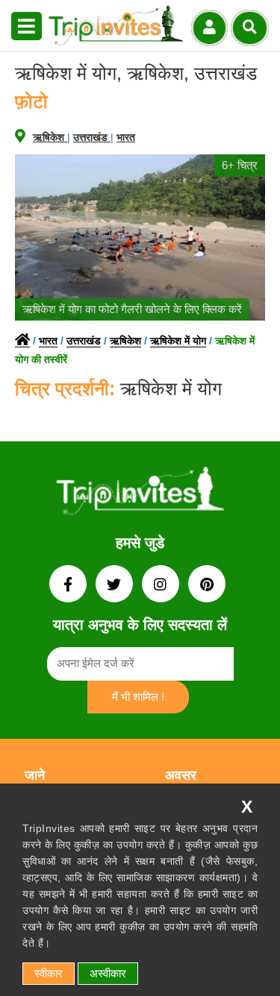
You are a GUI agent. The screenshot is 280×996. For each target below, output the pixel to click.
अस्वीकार (108, 973)
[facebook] (69, 585)
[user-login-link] (209, 28)
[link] (140, 494)
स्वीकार (48, 973)
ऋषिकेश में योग (178, 341)
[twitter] (116, 585)
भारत (125, 137)
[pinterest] (206, 585)
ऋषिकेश (50, 137)
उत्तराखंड (92, 137)
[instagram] (162, 585)
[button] (26, 27)
